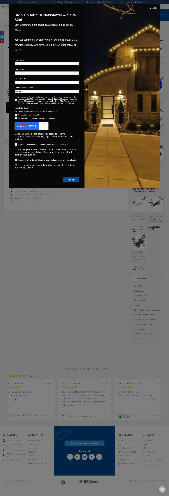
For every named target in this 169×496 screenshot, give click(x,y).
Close (153, 7)
